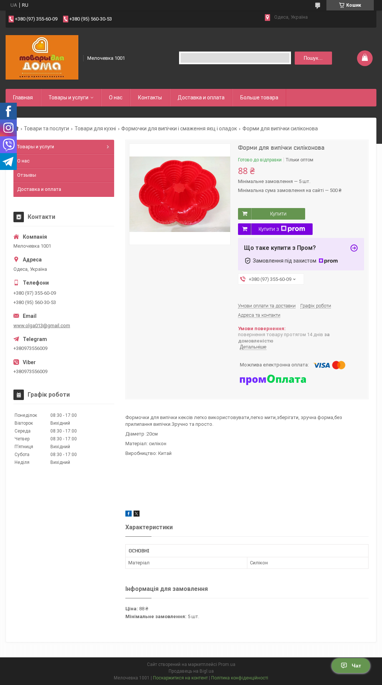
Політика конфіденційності (239, 678)
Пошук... (313, 58)
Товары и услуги (68, 97)
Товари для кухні (95, 128)
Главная (23, 97)
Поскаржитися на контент (180, 678)
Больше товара (259, 97)
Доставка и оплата (201, 97)
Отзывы (26, 175)
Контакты (150, 97)
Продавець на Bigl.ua (191, 671)
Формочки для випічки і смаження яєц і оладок (179, 128)
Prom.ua (226, 664)
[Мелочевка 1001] (42, 57)
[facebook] (128, 515)
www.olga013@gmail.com (41, 325)
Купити (278, 214)
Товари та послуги (46, 128)
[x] (137, 515)
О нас (115, 97)
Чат (356, 666)
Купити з (269, 229)
